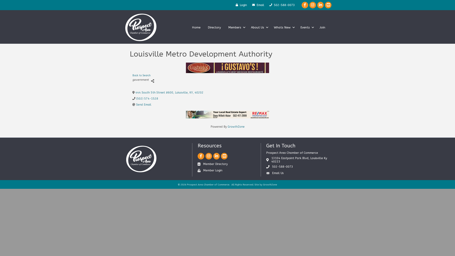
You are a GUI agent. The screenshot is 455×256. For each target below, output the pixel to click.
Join (322, 27)
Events (305, 27)
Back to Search (141, 75)
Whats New (282, 27)
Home (196, 27)
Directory (214, 27)
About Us (257, 27)
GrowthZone (236, 126)
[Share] (153, 81)
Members (234, 27)
